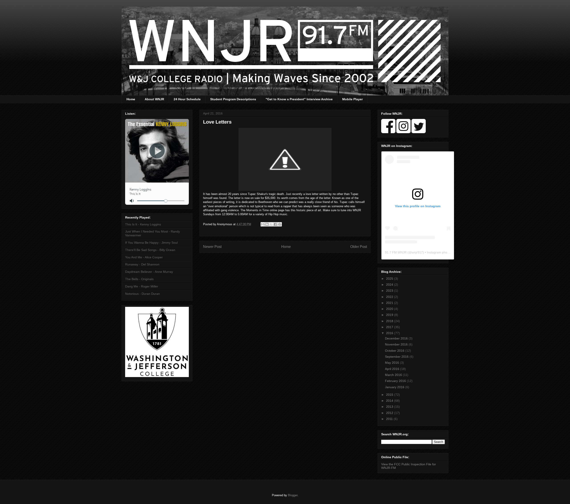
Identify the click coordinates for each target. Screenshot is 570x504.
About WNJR (154, 99)
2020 (390, 309)
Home (130, 99)
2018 (390, 321)
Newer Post (212, 247)
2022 (390, 297)
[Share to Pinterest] (279, 224)
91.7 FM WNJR (396, 252)
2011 (390, 419)
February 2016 (396, 381)
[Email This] (263, 224)
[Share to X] (271, 224)
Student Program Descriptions (233, 99)
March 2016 (394, 375)
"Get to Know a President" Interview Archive (299, 99)
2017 (390, 327)
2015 (390, 394)
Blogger (292, 495)
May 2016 (392, 362)
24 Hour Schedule (187, 99)
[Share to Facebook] (275, 224)
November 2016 (397, 344)
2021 (390, 303)
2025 (390, 278)
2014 (390, 400)
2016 (390, 333)
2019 (390, 315)
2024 (390, 284)
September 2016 (397, 356)
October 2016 (395, 350)
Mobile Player (352, 99)
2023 (390, 290)
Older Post (358, 247)
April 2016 (392, 369)
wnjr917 (417, 252)
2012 (390, 413)
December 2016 (397, 338)
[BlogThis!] (267, 224)
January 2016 (395, 387)
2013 (390, 406)
